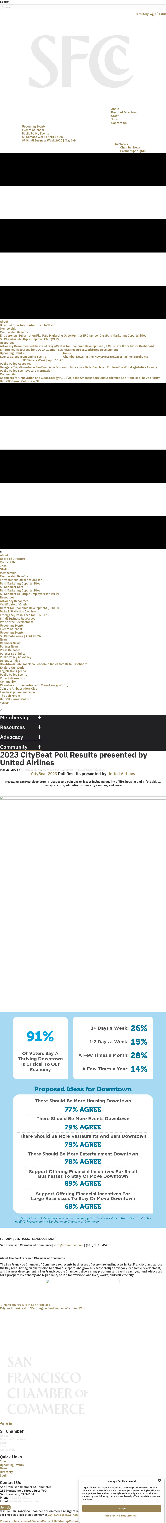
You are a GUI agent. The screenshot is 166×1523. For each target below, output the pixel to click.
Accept (122, 1508)
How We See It (53, 769)
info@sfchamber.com (68, 1245)
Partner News (73, 769)
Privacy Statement (128, 1516)
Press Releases (94, 769)
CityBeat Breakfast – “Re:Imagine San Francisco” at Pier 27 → (43, 1308)
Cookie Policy (111, 1516)
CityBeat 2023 (44, 773)
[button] (159, 1481)
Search (5, 2)
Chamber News (31, 769)
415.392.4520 (19, 1497)
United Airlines (121, 773)
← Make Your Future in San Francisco (25, 1305)
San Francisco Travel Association (67, 1514)
